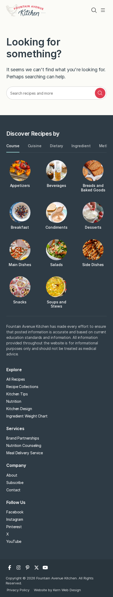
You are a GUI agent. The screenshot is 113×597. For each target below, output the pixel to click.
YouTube (13, 541)
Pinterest (14, 526)
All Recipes (15, 379)
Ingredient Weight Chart (27, 416)
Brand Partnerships (22, 438)
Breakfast (20, 227)
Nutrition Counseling (23, 445)
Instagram (14, 519)
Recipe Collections (22, 386)
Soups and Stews (56, 304)
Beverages (56, 185)
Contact (13, 490)
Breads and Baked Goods (93, 187)
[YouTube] (45, 568)
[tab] (13, 146)
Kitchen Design (19, 408)
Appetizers (20, 185)
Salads (56, 264)
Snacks (20, 302)
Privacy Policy (18, 590)
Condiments (56, 227)
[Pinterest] (28, 568)
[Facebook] (10, 568)
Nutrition (13, 401)
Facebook (14, 512)
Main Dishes (20, 264)
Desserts (93, 227)
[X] (36, 568)
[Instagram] (19, 568)
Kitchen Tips (17, 394)
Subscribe (14, 482)
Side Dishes (93, 264)
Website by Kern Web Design (57, 590)
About (11, 475)
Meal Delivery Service (24, 453)
